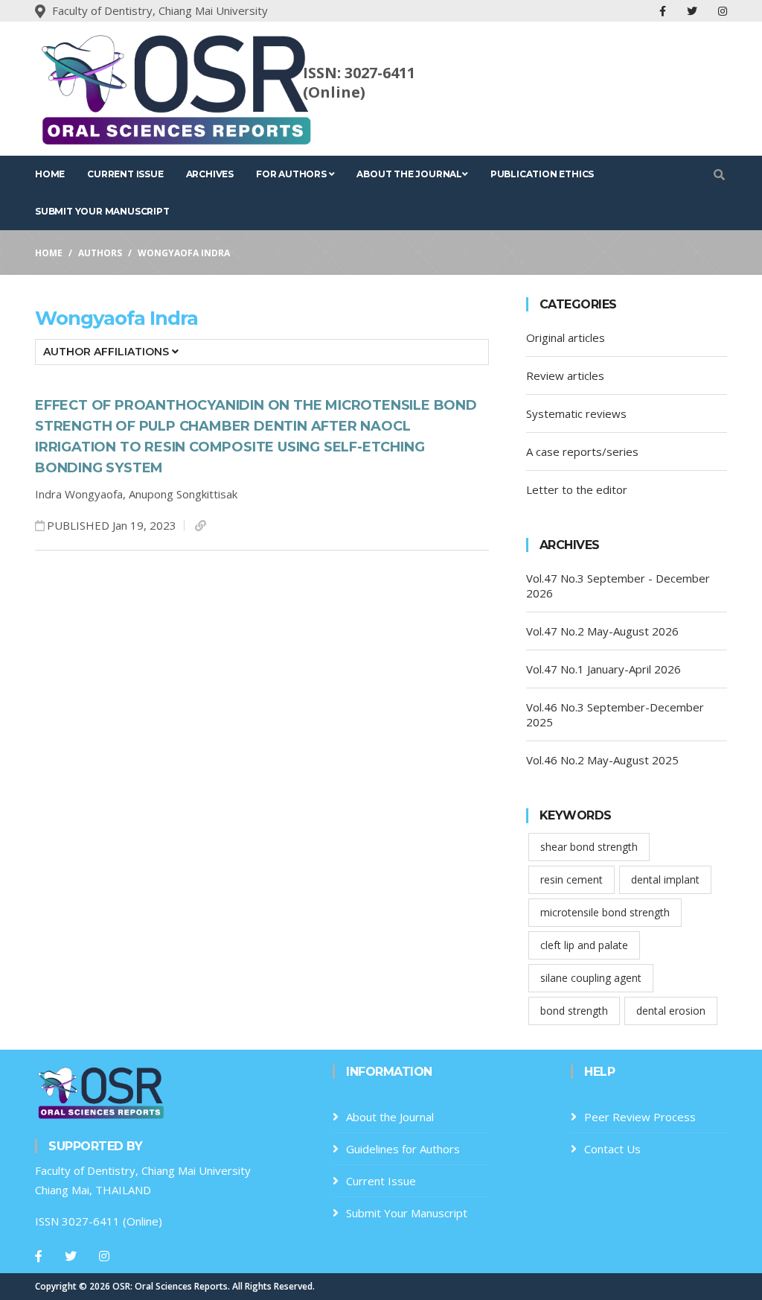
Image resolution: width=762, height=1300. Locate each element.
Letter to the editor (576, 489)
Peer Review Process (640, 1116)
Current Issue (125, 174)
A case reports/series (582, 451)
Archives (210, 174)
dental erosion (670, 1010)
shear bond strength (589, 847)
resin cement (571, 879)
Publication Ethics (542, 174)
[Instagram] (104, 1256)
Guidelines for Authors (403, 1148)
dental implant (665, 879)
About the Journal (409, 174)
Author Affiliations (107, 351)
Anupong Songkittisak (183, 493)
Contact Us (612, 1148)
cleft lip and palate (584, 945)
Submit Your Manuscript (102, 211)
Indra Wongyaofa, (82, 493)
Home (50, 174)
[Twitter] (70, 1256)
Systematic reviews (576, 413)
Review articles (565, 375)
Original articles (565, 337)
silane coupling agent (590, 978)
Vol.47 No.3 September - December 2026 (618, 585)
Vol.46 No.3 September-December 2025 (615, 714)
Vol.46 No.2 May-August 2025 (602, 759)
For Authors (292, 174)
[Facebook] (38, 1256)
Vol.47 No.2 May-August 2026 (602, 631)
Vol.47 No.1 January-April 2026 (603, 669)
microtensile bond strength (605, 912)
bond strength (574, 1010)
